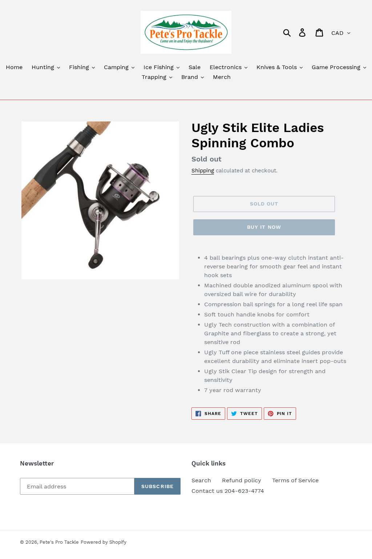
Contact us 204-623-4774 (227, 490)
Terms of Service (295, 480)
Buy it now (264, 227)
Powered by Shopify (103, 542)
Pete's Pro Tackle (59, 542)
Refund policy (241, 480)
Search (201, 480)
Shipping (202, 170)
